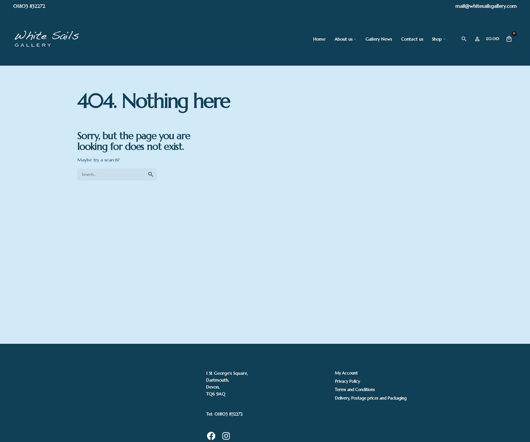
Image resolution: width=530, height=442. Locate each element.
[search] (151, 174)
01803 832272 (29, 6)
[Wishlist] (477, 39)
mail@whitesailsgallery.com (486, 6)
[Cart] (509, 39)
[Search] (464, 39)
